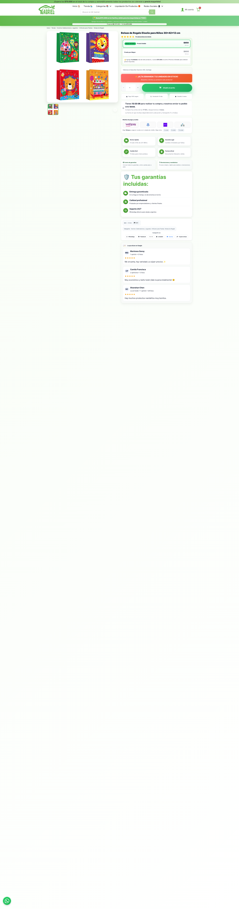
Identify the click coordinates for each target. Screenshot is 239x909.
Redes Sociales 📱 (152, 6)
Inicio (48, 28)
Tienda (54, 28)
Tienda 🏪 (88, 6)
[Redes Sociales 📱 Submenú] (162, 6)
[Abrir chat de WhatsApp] (7, 901)
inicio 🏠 (76, 6)
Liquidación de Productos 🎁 (127, 6)
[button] (167, 88)
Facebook (143, 236)
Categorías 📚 (102, 6)
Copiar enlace (183, 236)
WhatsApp (131, 236)
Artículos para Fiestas (85, 28)
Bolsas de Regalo (99, 28)
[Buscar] (152, 11)
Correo (171, 236)
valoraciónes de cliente (143, 36)
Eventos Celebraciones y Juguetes (67, 28)
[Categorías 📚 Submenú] (110, 6)
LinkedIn (160, 236)
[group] (106, 2)
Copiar (136, 222)
